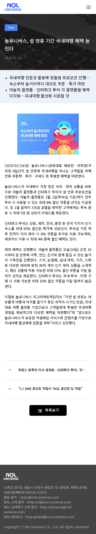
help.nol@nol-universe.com (49, 502)
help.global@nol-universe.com (50, 516)
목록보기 (52, 410)
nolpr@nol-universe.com (39, 497)
